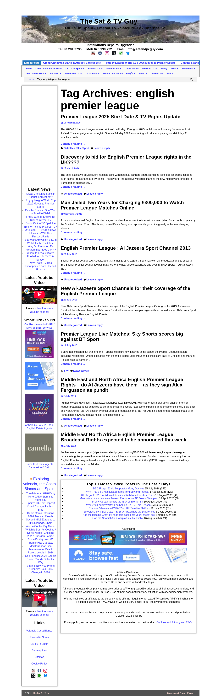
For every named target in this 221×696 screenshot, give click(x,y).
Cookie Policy (39, 663)
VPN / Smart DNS (35, 73)
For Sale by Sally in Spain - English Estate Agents (39, 427)
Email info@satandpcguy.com (140, 49)
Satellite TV (112, 68)
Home (29, 68)
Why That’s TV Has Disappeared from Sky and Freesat (40, 266)
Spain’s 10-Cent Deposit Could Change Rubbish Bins (41, 506)
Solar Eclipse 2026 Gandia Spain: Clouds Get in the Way (40, 559)
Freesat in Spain (39, 637)
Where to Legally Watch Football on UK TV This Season (40, 256)
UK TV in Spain (74, 68)
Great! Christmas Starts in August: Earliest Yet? (72, 62)
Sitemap (39, 657)
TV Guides (91, 73)
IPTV (173, 68)
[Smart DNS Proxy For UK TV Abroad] (128, 546)
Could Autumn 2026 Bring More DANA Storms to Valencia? (40, 496)
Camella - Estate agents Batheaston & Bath (39, 466)
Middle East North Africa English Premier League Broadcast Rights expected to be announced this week (123, 437)
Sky (78, 148)
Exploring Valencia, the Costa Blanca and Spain (39, 484)
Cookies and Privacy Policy (180, 693)
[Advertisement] (110, 7)
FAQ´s (129, 73)
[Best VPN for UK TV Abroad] (128, 561)
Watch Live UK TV (113, 73)
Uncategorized (73, 193)
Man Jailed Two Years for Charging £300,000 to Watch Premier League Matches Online (122, 205)
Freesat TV (94, 68)
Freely (163, 68)
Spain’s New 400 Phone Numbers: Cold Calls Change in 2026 (41, 569)
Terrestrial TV (72, 73)
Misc (141, 73)
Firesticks (187, 68)
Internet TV (148, 68)
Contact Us (157, 73)
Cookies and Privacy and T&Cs (174, 622)
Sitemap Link (39, 650)
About (169, 73)
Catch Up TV (132, 68)
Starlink (54, 73)
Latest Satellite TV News (48, 68)
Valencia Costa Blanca (39, 630)
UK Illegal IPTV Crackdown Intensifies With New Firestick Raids (40, 233)
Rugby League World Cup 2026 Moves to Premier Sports (141, 62)
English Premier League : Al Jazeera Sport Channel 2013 (126, 248)
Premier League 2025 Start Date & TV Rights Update (120, 116)
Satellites (69, 148)
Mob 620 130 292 (99, 49)
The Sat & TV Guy (41, 693)
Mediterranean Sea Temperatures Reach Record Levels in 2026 (41, 549)
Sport (85, 148)
